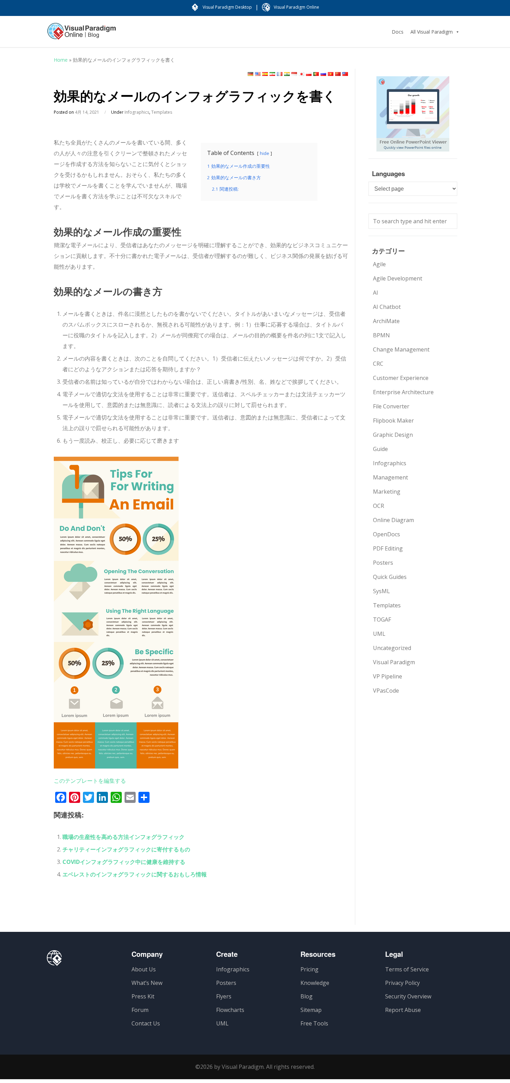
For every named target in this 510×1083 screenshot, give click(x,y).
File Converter (391, 406)
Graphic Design (393, 435)
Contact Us (145, 1023)
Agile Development (397, 278)
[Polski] (309, 74)
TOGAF (382, 619)
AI (375, 292)
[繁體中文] (345, 74)
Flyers (223, 996)
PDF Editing (388, 548)
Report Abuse (403, 1010)
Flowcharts (230, 1010)
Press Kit (142, 996)
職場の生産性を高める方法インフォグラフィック (123, 837)
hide (264, 153)
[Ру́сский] (323, 74)
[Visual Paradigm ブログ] (81, 34)
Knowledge (314, 983)
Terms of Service (407, 969)
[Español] (265, 74)
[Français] (279, 74)
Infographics (137, 112)
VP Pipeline (387, 676)
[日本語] (301, 74)
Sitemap (311, 1010)
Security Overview (408, 996)
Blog (306, 996)
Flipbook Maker (393, 420)
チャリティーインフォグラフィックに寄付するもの (126, 849)
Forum (139, 1010)
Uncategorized (392, 648)
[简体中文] (338, 74)
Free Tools (314, 1023)
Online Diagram (393, 520)
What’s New (146, 983)
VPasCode (386, 690)
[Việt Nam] (330, 74)
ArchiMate (386, 321)
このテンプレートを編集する (90, 781)
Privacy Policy (402, 983)
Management (390, 477)
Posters (383, 562)
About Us (143, 969)
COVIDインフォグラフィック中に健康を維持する (123, 862)
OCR (378, 506)
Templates (161, 112)
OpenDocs (386, 534)
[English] (258, 74)
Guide (380, 449)
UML (379, 634)
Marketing (386, 491)
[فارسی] (272, 74)
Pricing (309, 969)
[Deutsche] (250, 74)
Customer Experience (400, 378)
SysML (381, 591)
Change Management (401, 349)
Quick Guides (390, 577)
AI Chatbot (387, 307)
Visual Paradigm (394, 662)
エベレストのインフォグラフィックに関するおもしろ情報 (134, 874)
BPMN (381, 335)
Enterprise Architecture (403, 392)
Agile (379, 264)
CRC (378, 363)
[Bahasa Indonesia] (294, 74)
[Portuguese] (316, 74)
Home (61, 60)
